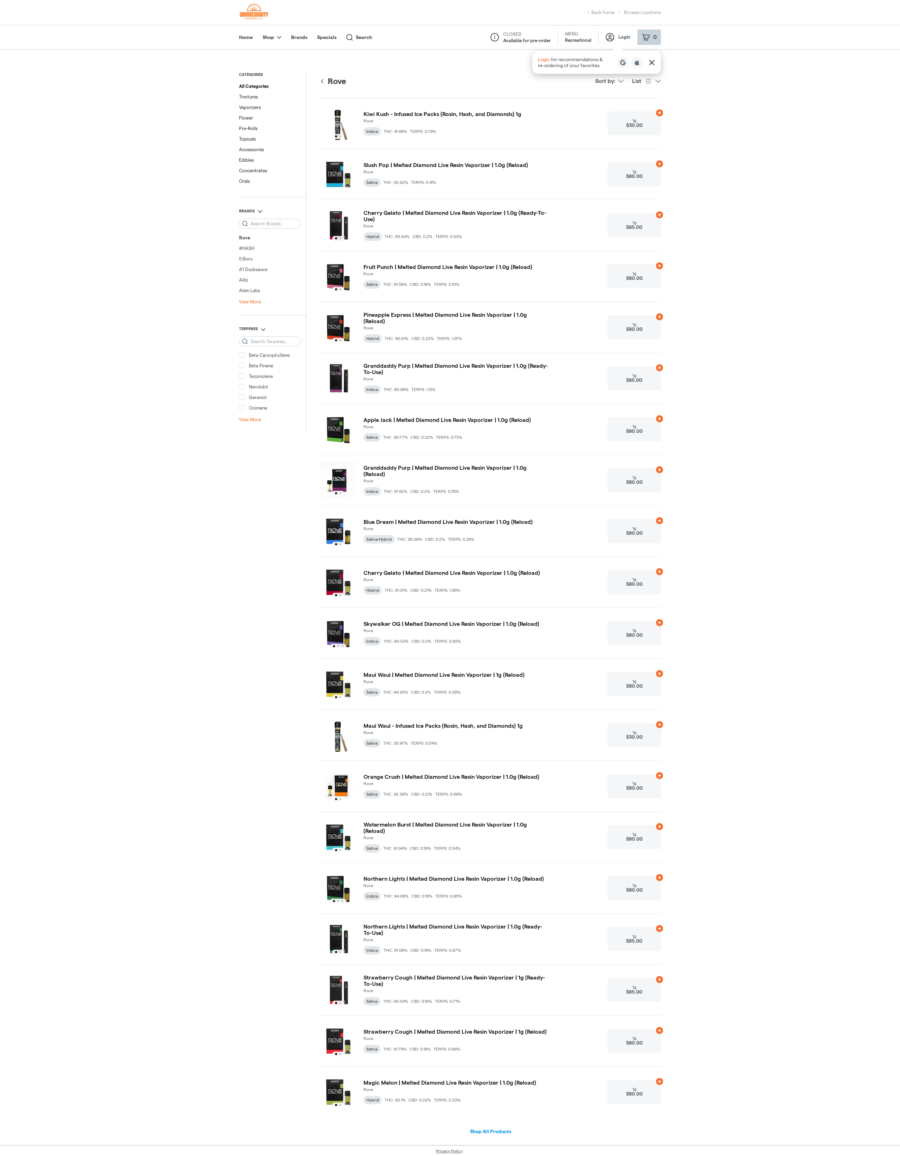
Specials (326, 37)
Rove (244, 237)
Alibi (243, 279)
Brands (299, 37)
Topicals (247, 138)
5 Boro (246, 258)
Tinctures (248, 96)
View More (250, 301)
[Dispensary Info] (494, 37)
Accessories (251, 149)
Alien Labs (249, 290)
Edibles (246, 160)
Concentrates (253, 170)
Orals (244, 181)
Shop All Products (490, 1131)
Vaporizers (250, 107)
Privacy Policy (449, 1151)
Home (246, 37)
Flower (246, 117)
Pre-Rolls (248, 128)
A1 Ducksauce (253, 269)
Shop (268, 37)
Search (364, 37)
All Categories (254, 86)
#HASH (247, 248)
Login (624, 36)
